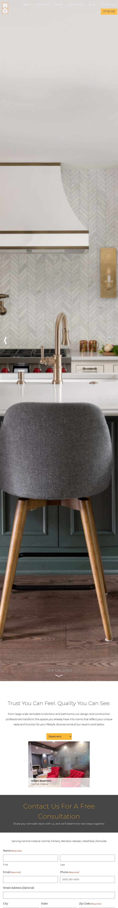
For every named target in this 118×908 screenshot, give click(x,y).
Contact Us (108, 4)
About (27, 4)
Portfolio (42, 4)
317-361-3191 (109, 11)
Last (62, 864)
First (5, 864)
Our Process (75, 4)
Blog (92, 4)
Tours (58, 4)
